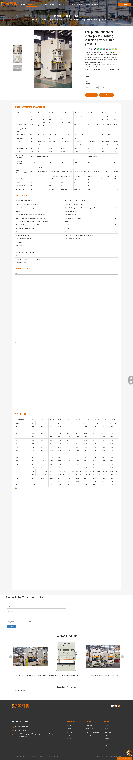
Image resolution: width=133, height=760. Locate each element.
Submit (12, 626)
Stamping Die (90, 729)
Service (69, 735)
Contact (69, 742)
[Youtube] (115, 706)
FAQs (105, 745)
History (106, 729)
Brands (106, 725)
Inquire (92, 95)
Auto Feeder (89, 735)
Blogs (69, 738)
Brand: (87, 81)
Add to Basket (106, 95)
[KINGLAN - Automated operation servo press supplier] (20, 705)
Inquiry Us (125, 4)
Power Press (89, 725)
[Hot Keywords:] (105, 4)
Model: (87, 76)
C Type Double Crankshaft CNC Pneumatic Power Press (65, 675)
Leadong (118, 756)
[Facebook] (112, 706)
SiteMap (104, 756)
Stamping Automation (92, 732)
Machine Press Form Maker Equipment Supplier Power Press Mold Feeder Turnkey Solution (103, 675)
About (69, 729)
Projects (69, 732)
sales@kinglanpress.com (21, 721)
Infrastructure (108, 732)
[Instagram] (119, 706)
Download (107, 738)
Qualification (108, 735)
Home (69, 725)
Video (105, 742)
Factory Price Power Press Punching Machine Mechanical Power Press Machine (30, 675)
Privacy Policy (96, 756)
